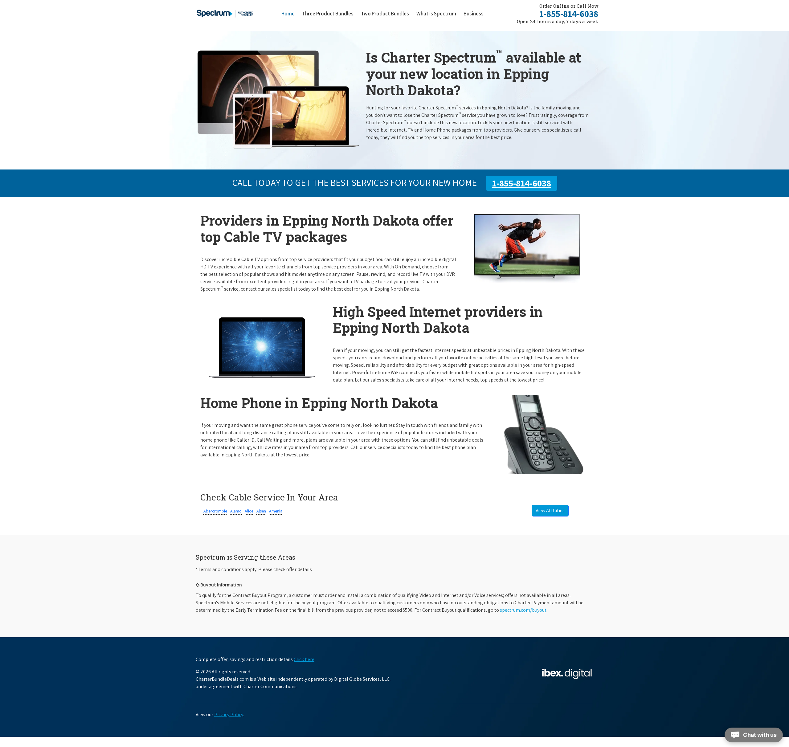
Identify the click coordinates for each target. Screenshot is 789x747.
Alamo (236, 511)
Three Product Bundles (329, 13)
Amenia (275, 511)
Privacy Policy (228, 714)
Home (288, 13)
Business (474, 13)
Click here (304, 659)
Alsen (261, 511)
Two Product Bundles (385, 13)
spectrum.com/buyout (523, 610)
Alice (249, 511)
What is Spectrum (436, 13)
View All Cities (550, 510)
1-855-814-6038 (568, 13)
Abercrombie (215, 511)
